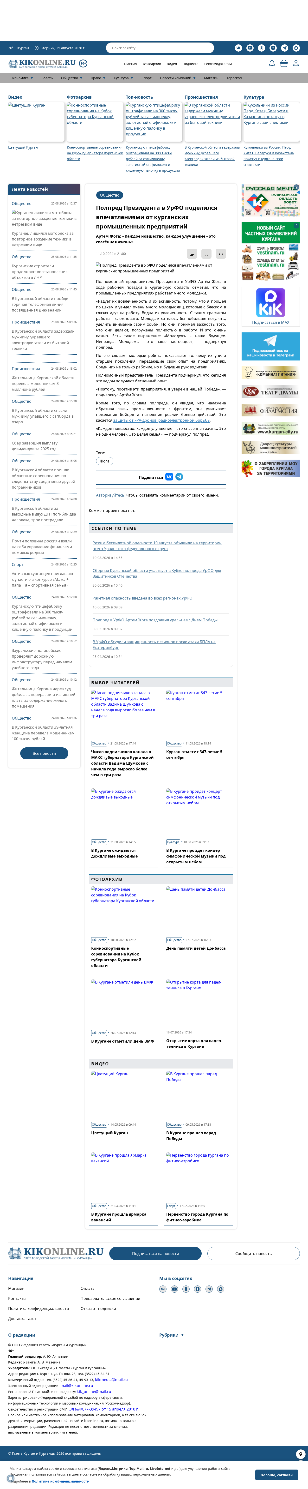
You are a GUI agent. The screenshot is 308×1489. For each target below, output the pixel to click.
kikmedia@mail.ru (111, 1379)
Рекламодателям (218, 63)
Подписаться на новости (155, 1253)
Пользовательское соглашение (110, 1298)
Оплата (88, 1288)
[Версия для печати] (221, 254)
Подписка (191, 63)
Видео (172, 63)
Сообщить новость (253, 1253)
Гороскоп (234, 78)
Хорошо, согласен (277, 1475)
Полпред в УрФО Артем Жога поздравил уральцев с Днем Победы (155, 620)
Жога (104, 461)
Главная (130, 63)
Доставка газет (22, 1318)
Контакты (17, 1298)
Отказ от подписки (98, 1308)
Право (98, 78)
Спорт (146, 78)
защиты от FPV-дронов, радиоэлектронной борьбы (161, 420)
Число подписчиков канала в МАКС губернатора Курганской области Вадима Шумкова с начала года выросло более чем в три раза (122, 763)
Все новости (44, 753)
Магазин (211, 78)
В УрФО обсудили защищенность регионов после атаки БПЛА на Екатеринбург (154, 644)
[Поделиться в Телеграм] (179, 477)
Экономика (22, 78)
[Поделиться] (192, 254)
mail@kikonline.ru (76, 1385)
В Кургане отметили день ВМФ (122, 1041)
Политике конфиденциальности (61, 1481)
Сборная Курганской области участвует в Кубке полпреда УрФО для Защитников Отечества (157, 573)
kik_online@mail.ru (94, 1391)
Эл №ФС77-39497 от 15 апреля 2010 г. (104, 1409)
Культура (123, 78)
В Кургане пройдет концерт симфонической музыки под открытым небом (196, 856)
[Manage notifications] (10, 1478)
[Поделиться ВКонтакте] (169, 477)
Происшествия (26, 322)
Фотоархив (152, 63)
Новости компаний (178, 78)
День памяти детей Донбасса (196, 948)
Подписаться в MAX (270, 322)
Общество (71, 78)
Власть (47, 78)
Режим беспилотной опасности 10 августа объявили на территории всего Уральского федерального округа (157, 545)
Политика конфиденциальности (38, 1308)
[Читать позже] (206, 254)
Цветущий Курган (109, 1132)
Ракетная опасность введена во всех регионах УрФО (142, 598)
